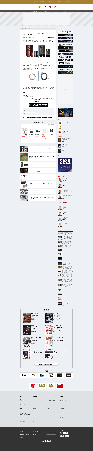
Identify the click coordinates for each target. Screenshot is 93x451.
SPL (59, 2)
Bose (33, 2)
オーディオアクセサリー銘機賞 (50, 400)
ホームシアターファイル (63, 412)
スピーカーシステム (30, 117)
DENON (50, 1)
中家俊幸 (63, 192)
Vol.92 (58, 315)
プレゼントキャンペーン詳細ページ (29, 112)
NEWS (21, 396)
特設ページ (41, 90)
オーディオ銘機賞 (49, 399)
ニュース (25, 28)
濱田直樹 (63, 198)
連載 (21, 408)
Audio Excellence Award (65, 123)
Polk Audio (42, 2)
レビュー (61, 398)
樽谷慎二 (63, 208)
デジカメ (21, 401)
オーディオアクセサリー (63, 409)
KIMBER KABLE (48, 117)
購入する (63, 141)
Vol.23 (36, 340)
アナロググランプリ (49, 401)
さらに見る (61, 401)
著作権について (35, 430)
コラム (60, 399)
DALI (24, 113)
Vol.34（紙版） (55, 341)
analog (60, 411)
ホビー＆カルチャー (23, 403)
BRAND (48, 408)
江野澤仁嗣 (64, 180)
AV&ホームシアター (23, 398)
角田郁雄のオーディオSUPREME (25, 414)
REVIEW (61, 396)
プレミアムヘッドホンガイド (64, 413)
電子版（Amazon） (34, 318)
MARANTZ (42, 1)
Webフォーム (37, 85)
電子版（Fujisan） (33, 319)
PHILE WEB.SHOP (23, 422)
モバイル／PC (22, 400)
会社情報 (21, 435)
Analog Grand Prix (64, 132)
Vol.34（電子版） (60, 340)
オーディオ (21, 399)
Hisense (50, 2)
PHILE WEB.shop (33, 329)
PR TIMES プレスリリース (37, 434)
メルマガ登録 (61, 417)
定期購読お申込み (33, 316)
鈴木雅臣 (63, 219)
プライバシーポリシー (36, 431)
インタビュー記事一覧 (36, 409)
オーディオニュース (28, 28)
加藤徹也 (63, 224)
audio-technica (33, 1)
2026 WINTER (59, 327)
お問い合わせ (22, 430)
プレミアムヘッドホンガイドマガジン (65, 414)
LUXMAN (59, 1)
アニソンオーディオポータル (24, 415)
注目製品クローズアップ (63, 400)
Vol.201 (36, 315)
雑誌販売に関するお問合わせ (46, 364)
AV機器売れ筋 (35, 398)
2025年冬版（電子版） (39, 352)
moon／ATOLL (68, 1)
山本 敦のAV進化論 (23, 413)
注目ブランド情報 (49, 409)
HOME (22, 28)
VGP (47, 398)
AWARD (48, 396)
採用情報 (21, 437)
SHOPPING (22, 421)
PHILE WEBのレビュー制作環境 (24, 434)
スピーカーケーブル (38, 117)
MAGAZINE (46, 309)
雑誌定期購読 (61, 416)
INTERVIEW (35, 408)
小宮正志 (63, 185)
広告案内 (21, 431)
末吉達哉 (63, 213)
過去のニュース (22, 404)
